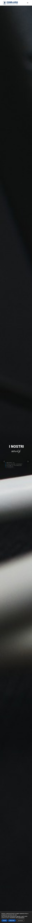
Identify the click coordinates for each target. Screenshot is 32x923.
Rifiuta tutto (12, 920)
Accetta (4, 920)
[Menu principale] (27, 3)
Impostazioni (20, 920)
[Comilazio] (10, 3)
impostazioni (21, 917)
